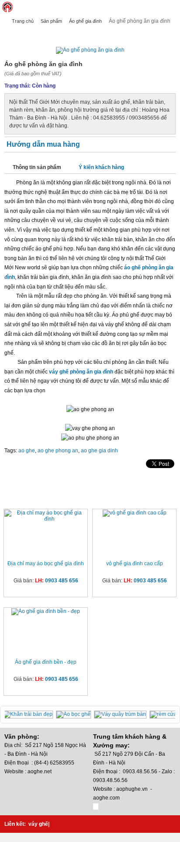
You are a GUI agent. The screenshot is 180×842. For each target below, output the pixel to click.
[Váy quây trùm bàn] (122, 714)
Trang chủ (23, 21)
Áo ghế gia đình (85, 21)
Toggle (173, 7)
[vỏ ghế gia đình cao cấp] (134, 513)
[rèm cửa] (164, 714)
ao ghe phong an (58, 450)
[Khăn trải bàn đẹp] (29, 714)
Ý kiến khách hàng (101, 167)
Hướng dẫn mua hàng (43, 144)
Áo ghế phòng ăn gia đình (40, 34)
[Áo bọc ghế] (75, 714)
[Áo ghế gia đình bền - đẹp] (45, 611)
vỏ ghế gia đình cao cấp (134, 563)
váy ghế (38, 824)
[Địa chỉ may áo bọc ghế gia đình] (45, 516)
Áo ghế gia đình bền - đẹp (45, 662)
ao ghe (26, 450)
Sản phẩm (51, 21)
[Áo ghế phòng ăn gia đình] (90, 50)
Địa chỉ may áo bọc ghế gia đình (45, 563)
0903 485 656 (61, 581)
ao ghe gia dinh (99, 450)
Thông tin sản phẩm (37, 167)
